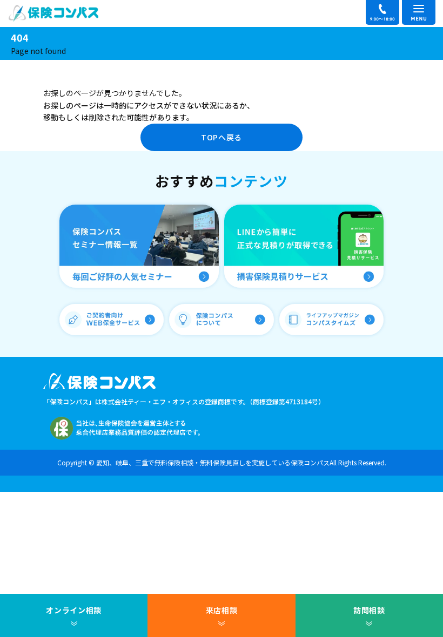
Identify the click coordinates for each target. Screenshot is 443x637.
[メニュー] (418, 12)
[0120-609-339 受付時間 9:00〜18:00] (382, 12)
